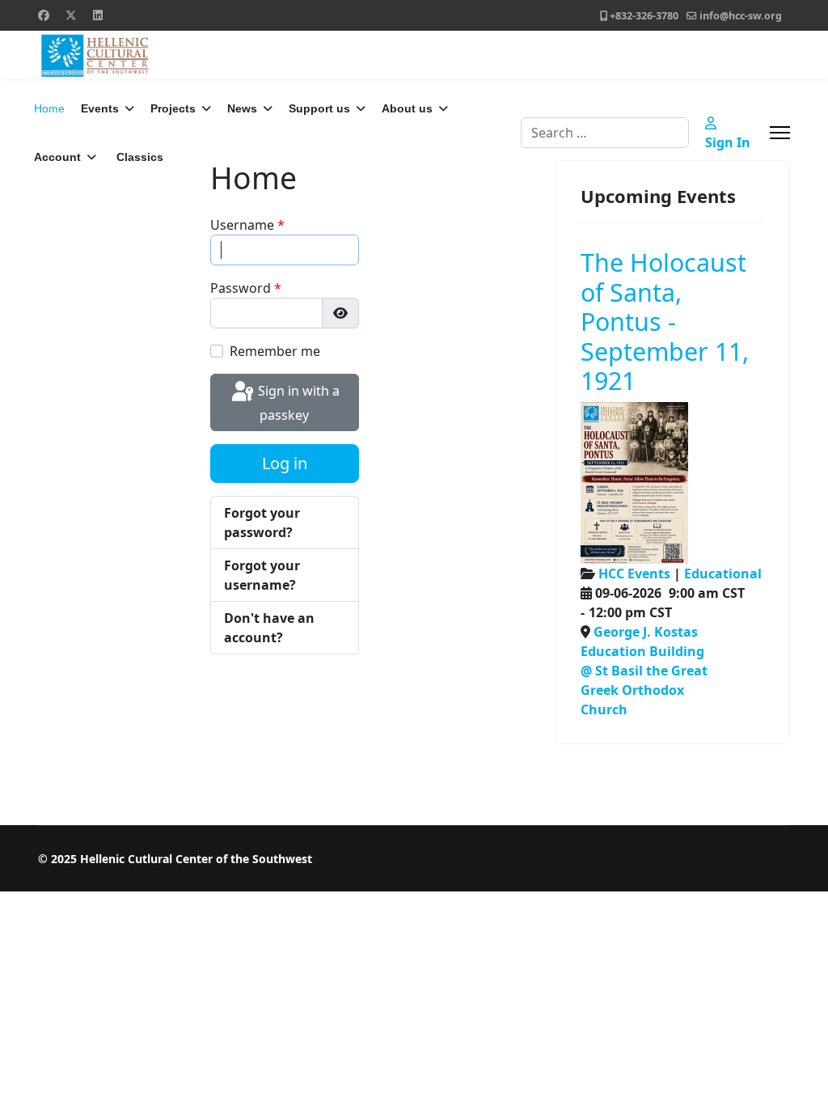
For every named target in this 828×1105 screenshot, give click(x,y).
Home (49, 108)
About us (407, 108)
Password (245, 288)
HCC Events (634, 573)
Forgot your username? (262, 575)
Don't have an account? (269, 627)
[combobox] (605, 132)
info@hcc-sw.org (740, 16)
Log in (284, 463)
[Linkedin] (98, 15)
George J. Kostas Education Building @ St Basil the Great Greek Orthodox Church (644, 670)
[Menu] (780, 132)
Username (247, 225)
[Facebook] (43, 15)
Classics (139, 156)
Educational (723, 573)
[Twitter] (71, 15)
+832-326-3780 (644, 16)
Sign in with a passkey (297, 403)
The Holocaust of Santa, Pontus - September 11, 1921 (665, 321)
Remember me (275, 351)
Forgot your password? (262, 522)
